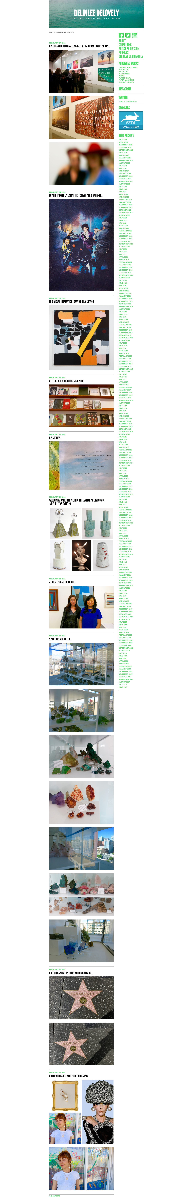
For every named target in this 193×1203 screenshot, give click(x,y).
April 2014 (123, 476)
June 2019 (123, 314)
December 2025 (125, 145)
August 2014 (124, 466)
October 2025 (125, 147)
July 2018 (123, 343)
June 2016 (123, 408)
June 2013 (123, 502)
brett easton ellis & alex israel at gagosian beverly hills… (79, 46)
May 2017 (122, 379)
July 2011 (123, 559)
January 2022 (125, 233)
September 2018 (126, 338)
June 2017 (123, 377)
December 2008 (125, 640)
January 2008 (125, 669)
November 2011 (125, 549)
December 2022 (125, 205)
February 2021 (125, 262)
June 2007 (123, 687)
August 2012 (124, 525)
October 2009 (125, 614)
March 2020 (124, 291)
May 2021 (122, 254)
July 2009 (123, 622)
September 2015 (126, 432)
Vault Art (123, 72)
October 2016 (125, 398)
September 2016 (126, 400)
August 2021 (124, 246)
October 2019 (125, 304)
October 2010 (125, 583)
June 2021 (123, 252)
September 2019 (126, 306)
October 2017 (125, 366)
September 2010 (126, 585)
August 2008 (124, 651)
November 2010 (125, 580)
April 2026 (123, 142)
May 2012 (122, 533)
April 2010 (123, 598)
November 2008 (125, 643)
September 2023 (126, 181)
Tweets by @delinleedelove (128, 101)
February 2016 (125, 419)
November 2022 (125, 207)
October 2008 (125, 645)
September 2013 (126, 494)
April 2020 (123, 288)
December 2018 (125, 330)
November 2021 (125, 239)
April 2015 (123, 445)
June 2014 (123, 471)
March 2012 (124, 539)
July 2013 (123, 499)
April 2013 (123, 507)
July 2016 (123, 406)
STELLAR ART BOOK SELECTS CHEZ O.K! (66, 381)
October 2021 (125, 241)
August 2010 (124, 588)
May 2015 (122, 442)
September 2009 (126, 617)
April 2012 (123, 536)
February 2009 (125, 635)
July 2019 (123, 312)
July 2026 (123, 140)
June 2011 (123, 562)
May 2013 (122, 505)
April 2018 (123, 351)
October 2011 (125, 552)
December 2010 (125, 578)
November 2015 (125, 426)
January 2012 (125, 544)
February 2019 (125, 325)
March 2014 (124, 479)
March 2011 (124, 570)
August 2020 (124, 278)
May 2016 (122, 411)
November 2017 (125, 364)
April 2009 (123, 630)
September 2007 (126, 679)
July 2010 (123, 591)
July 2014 (123, 468)
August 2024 (124, 163)
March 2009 (124, 632)
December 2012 (125, 515)
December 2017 (125, 361)
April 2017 (123, 382)
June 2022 (123, 220)
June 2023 (123, 189)
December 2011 (125, 546)
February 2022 (125, 231)
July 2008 (123, 653)
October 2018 (125, 335)
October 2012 (125, 520)
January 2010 (125, 606)
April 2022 (123, 226)
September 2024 (126, 160)
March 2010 (124, 601)
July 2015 (123, 437)
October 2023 (125, 179)
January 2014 (125, 484)
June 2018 (123, 346)
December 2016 (125, 393)
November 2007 (125, 674)
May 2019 (122, 317)
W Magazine (124, 74)
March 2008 (124, 664)
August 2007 (124, 682)
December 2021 (125, 236)
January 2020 (125, 296)
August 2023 (124, 184)
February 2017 (125, 387)
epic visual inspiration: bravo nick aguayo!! (71, 302)
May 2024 (122, 168)
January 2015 (125, 452)
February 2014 (125, 481)
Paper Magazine (126, 80)
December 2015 (125, 424)
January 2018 (125, 359)
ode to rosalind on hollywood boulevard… (71, 973)
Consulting (125, 44)
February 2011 (125, 572)
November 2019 (125, 301)
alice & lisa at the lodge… (62, 582)
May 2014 (122, 473)
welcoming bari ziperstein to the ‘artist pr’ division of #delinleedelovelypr (77, 502)
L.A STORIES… (55, 438)
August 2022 (124, 215)
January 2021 (125, 265)
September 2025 (126, 150)
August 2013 (124, 497)
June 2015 (123, 439)
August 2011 (124, 557)
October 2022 (125, 210)
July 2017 (123, 374)
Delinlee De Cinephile (131, 56)
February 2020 (125, 293)
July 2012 (123, 528)
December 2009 (125, 609)
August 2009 (124, 619)
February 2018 (125, 356)
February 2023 (125, 200)
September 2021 (126, 244)
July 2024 (123, 166)
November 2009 (125, 612)
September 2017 (126, 369)
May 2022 (122, 223)
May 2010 (122, 596)
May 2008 (122, 658)
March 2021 (124, 260)
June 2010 (123, 593)
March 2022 (124, 228)
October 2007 (125, 677)
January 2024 (125, 173)
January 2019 (125, 327)
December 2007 (125, 672)
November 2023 (125, 176)
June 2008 (123, 656)
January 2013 (125, 512)
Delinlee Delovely (96, 13)
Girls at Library (126, 82)
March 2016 (124, 416)
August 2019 (124, 309)
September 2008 (126, 648)
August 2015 (124, 434)
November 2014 (125, 458)
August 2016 (124, 403)
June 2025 (123, 153)
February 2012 (125, 541)
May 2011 (122, 565)
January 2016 (125, 421)
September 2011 (126, 554)
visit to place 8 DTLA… (60, 639)
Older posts (54, 1196)
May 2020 (122, 286)
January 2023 (125, 202)
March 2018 (124, 353)
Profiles (123, 52)
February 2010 (125, 604)
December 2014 (125, 455)
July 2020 (123, 280)
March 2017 (124, 385)
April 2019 (123, 320)
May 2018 (122, 348)
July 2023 (123, 187)
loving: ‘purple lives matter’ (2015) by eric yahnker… (76, 195)
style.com (123, 69)
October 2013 (125, 492)
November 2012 (125, 518)
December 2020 (125, 267)
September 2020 (126, 275)
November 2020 (125, 270)
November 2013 (125, 489)
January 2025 (125, 158)
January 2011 (125, 575)
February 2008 (125, 666)
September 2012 (126, 523)
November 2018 (125, 333)
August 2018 (124, 340)
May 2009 (122, 627)
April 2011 (123, 567)
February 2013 (125, 510)
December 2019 (125, 299)
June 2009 (123, 625)
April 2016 (123, 413)
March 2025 (124, 155)
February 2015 (125, 450)
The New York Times (128, 67)
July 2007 (123, 685)
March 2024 (124, 171)
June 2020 (123, 283)
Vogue (122, 76)
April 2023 (123, 194)
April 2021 (123, 257)
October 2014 (125, 460)
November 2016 (125, 395)
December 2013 (125, 486)
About (122, 41)
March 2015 (124, 447)
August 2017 (124, 372)
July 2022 (123, 218)
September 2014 (126, 463)
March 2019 (124, 322)
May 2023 (122, 192)
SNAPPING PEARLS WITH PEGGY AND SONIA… (69, 1076)
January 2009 (125, 638)
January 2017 (125, 390)
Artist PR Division (129, 48)
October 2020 (125, 273)
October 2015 (125, 429)
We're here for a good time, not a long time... (96, 18)
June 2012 (123, 531)
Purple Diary (125, 78)
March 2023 (124, 197)
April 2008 (123, 661)
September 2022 (126, 213)
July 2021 (123, 249)
